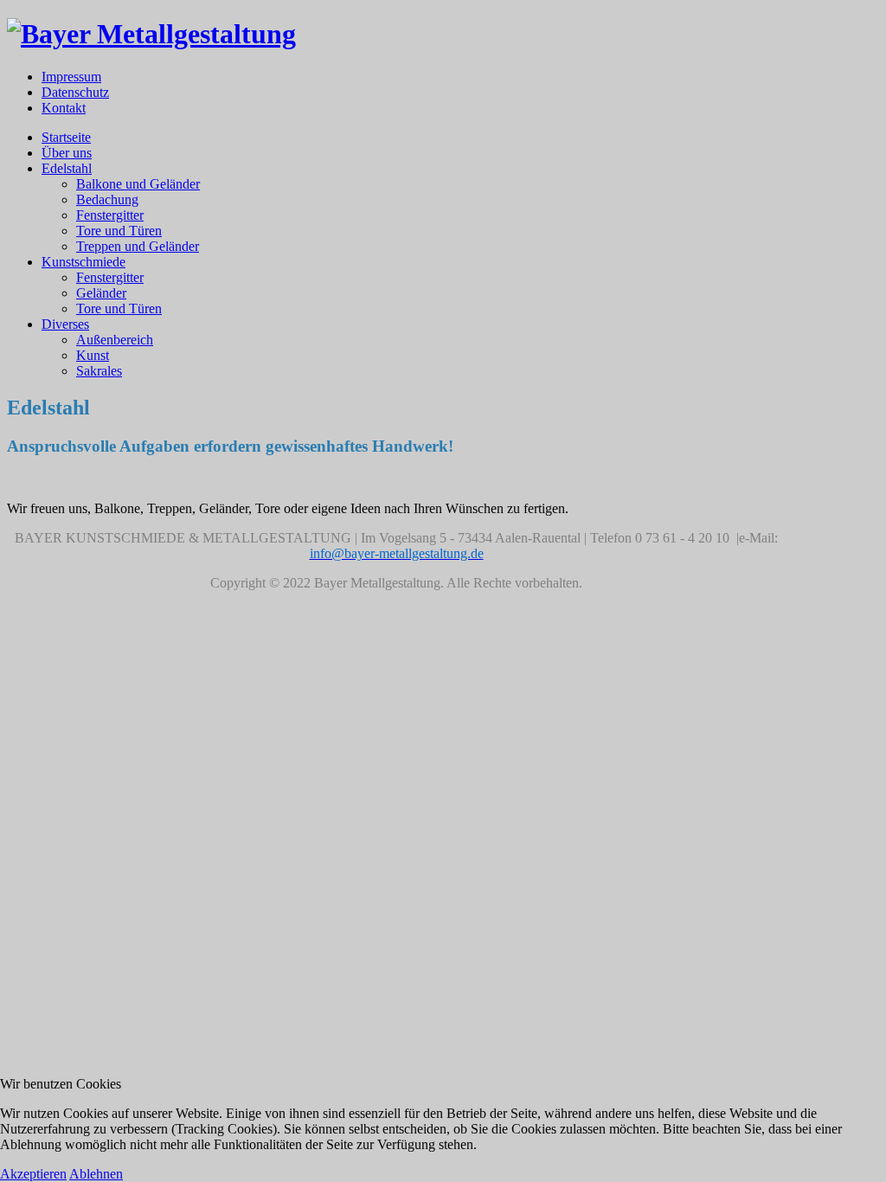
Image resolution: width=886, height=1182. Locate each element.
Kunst (92, 355)
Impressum (71, 76)
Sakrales (99, 370)
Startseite (66, 137)
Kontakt (64, 107)
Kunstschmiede (83, 261)
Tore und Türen (119, 230)
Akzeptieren (33, 1173)
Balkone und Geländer (138, 184)
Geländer (101, 293)
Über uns (67, 152)
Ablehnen (96, 1173)
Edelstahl (67, 168)
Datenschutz (75, 92)
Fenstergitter (110, 215)
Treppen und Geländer (137, 246)
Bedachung (107, 199)
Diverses (65, 324)
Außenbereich (114, 339)
